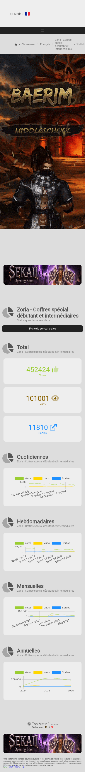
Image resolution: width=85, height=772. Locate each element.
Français (45, 44)
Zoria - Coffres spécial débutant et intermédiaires (63, 44)
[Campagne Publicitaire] (42, 283)
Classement (29, 44)
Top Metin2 (15, 14)
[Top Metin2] (40, 766)
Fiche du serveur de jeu (42, 328)
